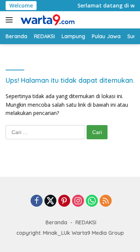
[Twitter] (50, 201)
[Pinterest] (64, 201)
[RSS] (106, 201)
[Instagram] (78, 201)
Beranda (56, 222)
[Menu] (11, 19)
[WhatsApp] (92, 201)
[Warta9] (46, 19)
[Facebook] (37, 201)
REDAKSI (85, 222)
